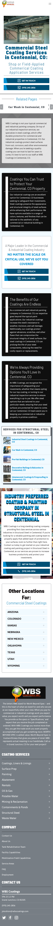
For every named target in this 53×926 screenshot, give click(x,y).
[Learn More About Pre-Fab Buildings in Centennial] (26, 459)
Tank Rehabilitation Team (13, 847)
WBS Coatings (11, 891)
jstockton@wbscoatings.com (15, 911)
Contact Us (7, 836)
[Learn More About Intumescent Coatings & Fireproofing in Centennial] (26, 478)
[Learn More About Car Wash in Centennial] (26, 450)
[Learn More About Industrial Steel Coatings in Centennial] (26, 440)
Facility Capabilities (11, 852)
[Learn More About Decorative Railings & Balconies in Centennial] (26, 469)
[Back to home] (8, 3)
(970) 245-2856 (8, 905)
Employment (7, 875)
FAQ (4, 869)
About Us (6, 841)
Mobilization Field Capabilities (16, 858)
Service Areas (8, 863)
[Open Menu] (50, 3)
